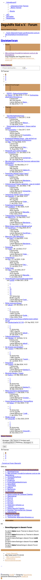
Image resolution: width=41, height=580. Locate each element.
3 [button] (5, 78)
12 (10, 293)
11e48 (25, 413)
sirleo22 (11, 175)
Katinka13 (26, 370)
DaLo (24, 147)
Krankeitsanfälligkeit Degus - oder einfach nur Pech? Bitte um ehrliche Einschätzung (21, 139)
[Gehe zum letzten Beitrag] (27, 102)
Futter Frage (9, 268)
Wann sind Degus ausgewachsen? (17, 391)
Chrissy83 (11, 419)
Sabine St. (26, 170)
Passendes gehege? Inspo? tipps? (17, 173)
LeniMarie (11, 207)
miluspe (11, 165)
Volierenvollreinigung (12, 336)
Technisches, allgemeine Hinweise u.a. (22, 96)
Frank (25, 300)
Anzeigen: (6, 440)
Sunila (25, 315)
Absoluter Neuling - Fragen (14, 373)
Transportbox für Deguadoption (16, 215)
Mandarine (26, 180)
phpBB (11, 575)
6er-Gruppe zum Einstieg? (14, 347)
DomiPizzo (12, 228)
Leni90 (12, 280)
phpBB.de (24, 576)
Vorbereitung (9, 257)
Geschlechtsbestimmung (15, 116)
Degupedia (9, 247)
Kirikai (12, 403)
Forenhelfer (12, 117)
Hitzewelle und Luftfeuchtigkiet (16, 151)
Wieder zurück (10, 417)
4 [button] (5, 80)
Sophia (10, 364)
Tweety (10, 349)
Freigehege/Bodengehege (14, 205)
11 (10, 291)
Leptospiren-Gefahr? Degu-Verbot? (17, 194)
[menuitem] (19, 6)
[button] (5, 81)
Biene (10, 95)
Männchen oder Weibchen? (14, 236)
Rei (9, 259)
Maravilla (26, 212)
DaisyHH (11, 196)
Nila (9, 142)
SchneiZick (12, 152)
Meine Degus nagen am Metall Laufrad (18, 226)
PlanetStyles (27, 575)
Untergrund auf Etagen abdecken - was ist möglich (22, 184)
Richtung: (19, 442)
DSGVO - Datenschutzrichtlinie (17, 93)
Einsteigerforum (9, 40)
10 (10, 289)
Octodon (26, 398)
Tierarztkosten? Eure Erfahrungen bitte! (19, 278)
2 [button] (5, 76)
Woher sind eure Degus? (13, 303)
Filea (9, 270)
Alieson (25, 123)
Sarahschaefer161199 (16, 322)
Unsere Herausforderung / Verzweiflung (19, 401)
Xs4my (10, 375)
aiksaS (10, 305)
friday (25, 201)
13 (10, 294)
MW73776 (11, 217)
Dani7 (12, 238)
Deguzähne (9, 363)
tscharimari (27, 158)
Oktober (11, 338)
